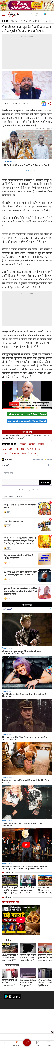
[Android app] (12, 996)
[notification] (49, 13)
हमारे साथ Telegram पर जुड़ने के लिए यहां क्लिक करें (27, 421)
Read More (13, 404)
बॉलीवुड (14, 20)
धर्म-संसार (47, 20)
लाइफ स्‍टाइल (8, 448)
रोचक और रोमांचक (29, 453)
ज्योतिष (41, 444)
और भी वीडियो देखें (10, 902)
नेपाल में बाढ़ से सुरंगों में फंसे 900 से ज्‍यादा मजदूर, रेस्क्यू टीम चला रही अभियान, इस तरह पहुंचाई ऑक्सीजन (10, 890)
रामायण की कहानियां (11, 453)
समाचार (4, 20)
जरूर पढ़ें (9, 872)
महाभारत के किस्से (34, 448)
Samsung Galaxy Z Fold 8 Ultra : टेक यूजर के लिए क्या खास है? (28, 983)
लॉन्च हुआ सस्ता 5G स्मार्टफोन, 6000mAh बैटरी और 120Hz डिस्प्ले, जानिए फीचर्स (10, 983)
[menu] (4, 14)
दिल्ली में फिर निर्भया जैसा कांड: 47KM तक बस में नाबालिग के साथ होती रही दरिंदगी (28, 958)
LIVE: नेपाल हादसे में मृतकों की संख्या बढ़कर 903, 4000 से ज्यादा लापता (10, 958)
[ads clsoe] (52, 1032)
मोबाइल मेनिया (12, 965)
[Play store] (44, 13)
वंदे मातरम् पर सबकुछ (30, 20)
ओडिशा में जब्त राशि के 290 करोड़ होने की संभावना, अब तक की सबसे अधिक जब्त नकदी (26, 437)
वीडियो (8, 897)
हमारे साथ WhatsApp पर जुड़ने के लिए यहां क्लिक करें (27, 414)
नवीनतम (9, 939)
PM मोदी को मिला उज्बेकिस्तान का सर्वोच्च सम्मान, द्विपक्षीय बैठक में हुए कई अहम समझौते (28, 890)
